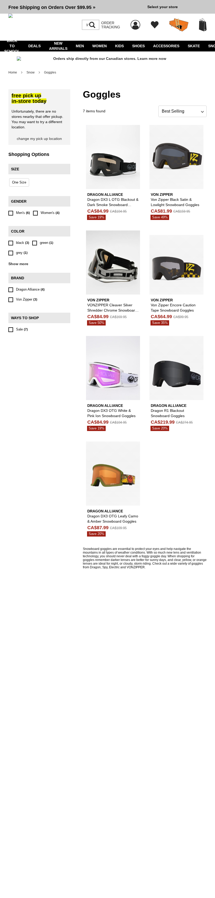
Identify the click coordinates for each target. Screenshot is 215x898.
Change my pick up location (39, 138)
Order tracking (110, 25)
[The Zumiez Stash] (179, 24)
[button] (75, 6)
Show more (18, 264)
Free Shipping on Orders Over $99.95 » (51, 7)
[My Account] (135, 22)
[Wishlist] (155, 25)
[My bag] (203, 25)
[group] (75, 6)
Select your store (162, 7)
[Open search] (92, 25)
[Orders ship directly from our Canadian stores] (107, 58)
